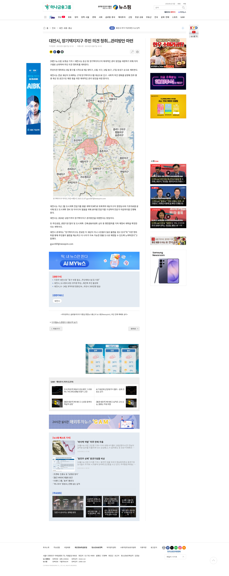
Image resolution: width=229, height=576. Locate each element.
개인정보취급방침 (81, 547)
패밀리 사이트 (172, 557)
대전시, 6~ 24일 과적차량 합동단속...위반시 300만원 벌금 (77, 286)
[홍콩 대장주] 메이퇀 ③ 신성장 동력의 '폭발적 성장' (78, 403)
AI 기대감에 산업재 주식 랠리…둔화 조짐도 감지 (110, 390)
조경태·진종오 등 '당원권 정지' (65, 474)
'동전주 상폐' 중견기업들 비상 (91, 458)
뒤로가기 (56, 329)
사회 (100, 17)
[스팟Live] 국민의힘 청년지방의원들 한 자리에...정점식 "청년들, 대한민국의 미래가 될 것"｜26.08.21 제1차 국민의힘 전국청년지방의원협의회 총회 (168, 180)
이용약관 (143, 547)
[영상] (168, 173)
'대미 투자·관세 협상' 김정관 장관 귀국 (128, 512)
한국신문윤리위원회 (174, 551)
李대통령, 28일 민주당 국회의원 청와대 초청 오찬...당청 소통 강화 (141, 28)
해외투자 (121, 17)
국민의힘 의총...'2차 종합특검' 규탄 (94, 512)
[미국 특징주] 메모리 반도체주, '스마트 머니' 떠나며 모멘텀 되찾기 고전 (78, 390)
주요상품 (57, 547)
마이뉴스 (182, 12)
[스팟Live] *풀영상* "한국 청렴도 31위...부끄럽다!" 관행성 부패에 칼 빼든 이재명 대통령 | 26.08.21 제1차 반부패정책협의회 (168, 202)
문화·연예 (165, 17)
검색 (183, 7)
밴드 (62, 51)
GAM (182, 17)
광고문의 (154, 547)
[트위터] (172, 548)
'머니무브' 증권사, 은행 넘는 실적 (66, 484)
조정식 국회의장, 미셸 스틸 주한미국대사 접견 (111, 501)
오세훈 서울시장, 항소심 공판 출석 (128, 501)
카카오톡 (51, 51)
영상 (60, 17)
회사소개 (46, 547)
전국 (156, 17)
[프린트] (137, 52)
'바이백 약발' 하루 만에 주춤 (90, 442)
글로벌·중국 (110, 17)
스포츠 (174, 17)
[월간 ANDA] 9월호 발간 (63, 477)
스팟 (154, 161)
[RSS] (184, 548)
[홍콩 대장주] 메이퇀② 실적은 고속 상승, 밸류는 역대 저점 (110, 403)
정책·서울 (85, 17)
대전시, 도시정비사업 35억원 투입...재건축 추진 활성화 (76, 283)
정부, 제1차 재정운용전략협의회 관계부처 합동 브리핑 (111, 512)
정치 (76, 17)
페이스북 (54, 51)
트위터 (58, 51)
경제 (94, 17)
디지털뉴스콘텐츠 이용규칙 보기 (65, 322)
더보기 (183, 28)
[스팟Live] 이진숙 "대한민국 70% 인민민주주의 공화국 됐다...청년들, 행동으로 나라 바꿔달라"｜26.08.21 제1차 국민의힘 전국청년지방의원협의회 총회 (168, 224)
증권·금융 (139, 17)
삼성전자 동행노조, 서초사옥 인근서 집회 (94, 501)
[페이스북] (168, 548)
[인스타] (180, 548)
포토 (70, 17)
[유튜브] (164, 548)
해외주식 (169, 12)
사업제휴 (67, 547)
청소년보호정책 (96, 547)
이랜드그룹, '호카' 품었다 (63, 480)
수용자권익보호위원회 (128, 547)
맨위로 (133, 329)
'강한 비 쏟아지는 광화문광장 (65, 512)
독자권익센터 (111, 547)
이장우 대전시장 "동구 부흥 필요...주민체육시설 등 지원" (77, 279)
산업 (130, 17)
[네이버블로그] (176, 548)
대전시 (57, 300)
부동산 (148, 17)
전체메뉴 (45, 17)
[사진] (63, 447)
